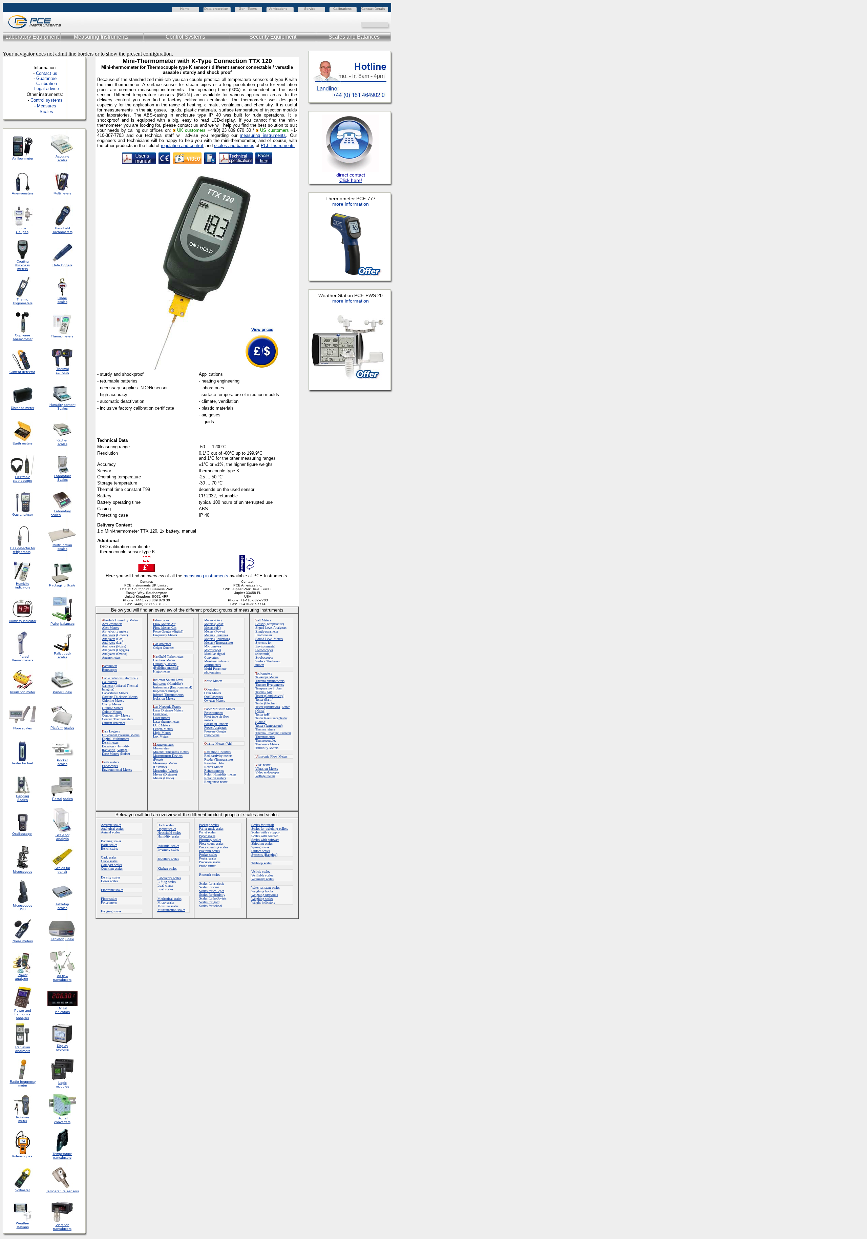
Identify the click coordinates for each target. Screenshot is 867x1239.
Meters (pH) (212, 627)
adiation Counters (217, 752)
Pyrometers (211, 735)
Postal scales (207, 858)
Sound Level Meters (269, 639)
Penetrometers (213, 713)
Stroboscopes (264, 657)
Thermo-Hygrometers (269, 684)
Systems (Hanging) (264, 854)
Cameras (107, 685)
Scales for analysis (211, 883)
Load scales (165, 889)
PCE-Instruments (278, 145)
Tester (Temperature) (268, 725)
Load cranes (165, 885)
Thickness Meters (267, 744)
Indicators (159, 683)
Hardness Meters (164, 660)
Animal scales (110, 832)
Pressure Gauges (215, 731)
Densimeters (110, 742)
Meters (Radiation (216, 639)
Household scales (169, 832)
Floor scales (109, 899)
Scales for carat (209, 887)
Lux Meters (161, 736)
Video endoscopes (267, 772)
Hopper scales (166, 829)
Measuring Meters (165, 763)
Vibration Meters (266, 768)
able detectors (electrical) (120, 678)
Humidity (123, 746)
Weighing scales (262, 899)
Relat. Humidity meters (220, 774)
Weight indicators (263, 902)
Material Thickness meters (171, 752)
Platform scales (209, 851)
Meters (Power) (214, 631)
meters (259, 665)
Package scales (209, 825)
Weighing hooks (262, 891)
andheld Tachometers (169, 656)
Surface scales (260, 851)
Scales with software (265, 840)
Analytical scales (112, 828)
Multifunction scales (171, 910)
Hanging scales (111, 911)
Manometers (161, 748)
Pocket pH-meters (216, 724)
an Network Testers (167, 706)
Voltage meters (265, 776)
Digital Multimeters (115, 739)
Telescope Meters (266, 677)
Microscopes (212, 650)
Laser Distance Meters (168, 710)
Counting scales (112, 868)
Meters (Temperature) (218, 642)
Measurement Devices (168, 756)
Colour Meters (112, 712)
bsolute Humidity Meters (120, 620)
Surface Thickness (268, 661)
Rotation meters (215, 778)
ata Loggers (111, 731)
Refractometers (214, 770)
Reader (209, 759)
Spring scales (260, 847)
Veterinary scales (262, 879)
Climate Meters (112, 708)
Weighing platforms (264, 895)
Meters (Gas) (212, 620)
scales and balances (234, 145)
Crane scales (109, 861)
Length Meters (163, 729)
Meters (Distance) (165, 774)
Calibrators (109, 682)
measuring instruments (263, 135)
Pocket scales (208, 854)
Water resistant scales (265, 887)
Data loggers (62, 265)
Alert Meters (110, 627)
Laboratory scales (169, 878)
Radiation (108, 750)
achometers (263, 673)
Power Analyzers (215, 727)
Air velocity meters (115, 631)
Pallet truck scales (211, 828)
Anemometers (111, 657)
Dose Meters (110, 754)
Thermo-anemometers (269, 681)
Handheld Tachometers (62, 230)
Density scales (110, 877)
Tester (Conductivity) (269, 696)
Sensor (260, 624)
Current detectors (113, 723)
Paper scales (207, 836)
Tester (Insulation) (267, 707)
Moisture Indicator (216, 661)
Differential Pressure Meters (121, 735)
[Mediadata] (386, 24)
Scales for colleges (211, 891)
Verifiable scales (262, 875)
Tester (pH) (262, 714)
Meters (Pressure (215, 635)
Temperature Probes (268, 688)
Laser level (160, 714)
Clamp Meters (111, 704)
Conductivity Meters (116, 715)
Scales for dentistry (212, 894)
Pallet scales (207, 832)
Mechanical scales (169, 899)
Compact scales (111, 865)
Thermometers (265, 737)
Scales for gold (209, 902)
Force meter (109, 902)
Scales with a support (265, 832)
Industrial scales (168, 846)
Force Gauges (22, 230)
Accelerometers (112, 624)
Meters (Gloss (213, 624)
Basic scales (109, 845)
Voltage (122, 750)
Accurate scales (111, 825)
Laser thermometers (166, 721)
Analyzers (108, 635)
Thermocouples (265, 740)
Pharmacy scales (210, 840)
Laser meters (161, 718)
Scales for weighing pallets (269, 828)
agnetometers (163, 744)
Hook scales (165, 825)
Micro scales (165, 902)
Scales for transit (262, 825)
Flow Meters (162, 624)
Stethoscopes (264, 650)
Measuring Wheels (165, 770)
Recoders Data (214, 763)
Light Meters (162, 733)
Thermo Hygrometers (23, 301)
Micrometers (212, 646)
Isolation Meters (164, 698)
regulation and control (182, 145)
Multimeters (62, 193)
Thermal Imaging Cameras (273, 733)
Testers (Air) (263, 692)
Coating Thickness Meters (120, 697)
